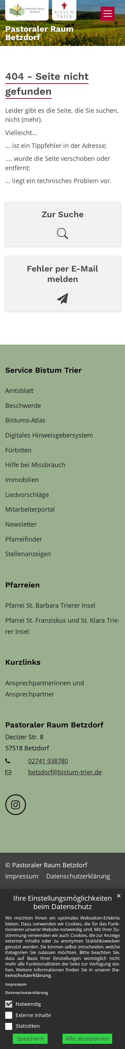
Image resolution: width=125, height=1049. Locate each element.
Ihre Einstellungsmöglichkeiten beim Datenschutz (62, 902)
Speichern (30, 1038)
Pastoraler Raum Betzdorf (54, 724)
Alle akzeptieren (87, 1038)
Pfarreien (22, 585)
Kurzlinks (23, 662)
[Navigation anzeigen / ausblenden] (108, 14)
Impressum (16, 984)
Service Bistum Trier (43, 370)
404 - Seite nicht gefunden (47, 83)
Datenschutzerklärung (26, 992)
